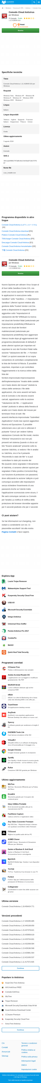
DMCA (24, 1065)
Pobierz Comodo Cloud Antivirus (14, 235)
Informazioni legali (28, 1061)
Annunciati (6, 1052)
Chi (3, 1043)
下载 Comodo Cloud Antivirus (13, 250)
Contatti (5, 1047)
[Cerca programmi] (34, 2)
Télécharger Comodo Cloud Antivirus (16, 239)
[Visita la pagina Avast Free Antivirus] (20, 25)
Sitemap (5, 1056)
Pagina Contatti (9, 532)
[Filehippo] (8, 2)
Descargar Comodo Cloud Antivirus (15, 242)
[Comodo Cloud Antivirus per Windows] (4, 16)
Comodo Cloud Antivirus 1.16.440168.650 (18, 926)
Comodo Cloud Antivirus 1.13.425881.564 (18, 953)
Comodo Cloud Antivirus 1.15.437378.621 (18, 930)
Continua (20, 968)
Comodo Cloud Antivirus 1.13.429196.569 (18, 948)
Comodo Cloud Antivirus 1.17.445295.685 (18, 921)
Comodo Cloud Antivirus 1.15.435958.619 (18, 935)
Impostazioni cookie (29, 1069)
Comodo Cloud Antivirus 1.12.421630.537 (18, 957)
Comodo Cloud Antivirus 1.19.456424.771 (18, 906)
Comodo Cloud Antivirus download (15, 231)
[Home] (2, 8)
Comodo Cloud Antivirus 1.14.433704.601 (18, 939)
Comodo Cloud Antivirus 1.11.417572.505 (18, 962)
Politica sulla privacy (29, 1057)
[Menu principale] (39, 2)
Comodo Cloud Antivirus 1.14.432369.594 (18, 944)
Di (13, 18)
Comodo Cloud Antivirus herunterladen (17, 246)
